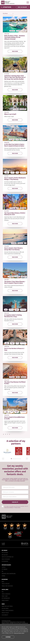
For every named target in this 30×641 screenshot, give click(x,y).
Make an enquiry (6, 559)
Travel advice (5, 600)
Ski (2, 571)
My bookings (5, 561)
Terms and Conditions (8, 507)
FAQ (2, 591)
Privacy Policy (5, 612)
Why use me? (5, 554)
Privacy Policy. (17, 507)
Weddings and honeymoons (9, 573)
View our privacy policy (19, 633)
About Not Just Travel (7, 606)
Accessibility (5, 614)
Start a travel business (7, 610)
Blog (3, 581)
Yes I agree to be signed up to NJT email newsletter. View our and (16, 507)
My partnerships (6, 598)
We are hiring (5, 608)
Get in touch (5, 552)
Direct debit (5, 596)
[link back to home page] (15, 517)
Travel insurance (6, 593)
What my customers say (7, 556)
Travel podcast (5, 583)
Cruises (3, 567)
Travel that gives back (7, 585)
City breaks (4, 569)
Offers (3, 575)
